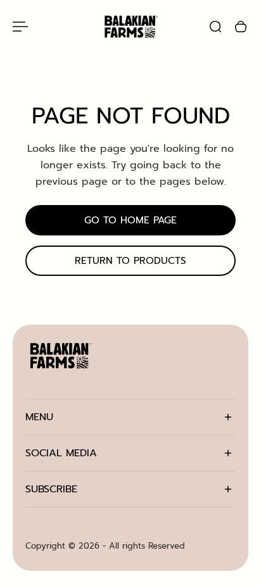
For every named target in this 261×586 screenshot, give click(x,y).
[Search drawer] (215, 27)
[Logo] (130, 26)
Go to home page (130, 220)
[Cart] (240, 27)
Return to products (130, 261)
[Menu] (20, 27)
